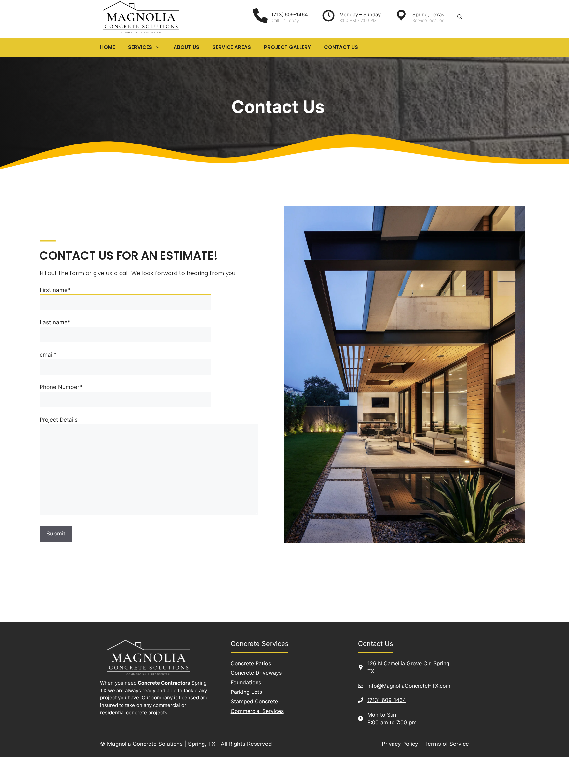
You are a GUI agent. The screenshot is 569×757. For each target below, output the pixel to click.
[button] (460, 17)
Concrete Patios (251, 663)
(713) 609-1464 (386, 700)
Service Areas (231, 47)
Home (107, 47)
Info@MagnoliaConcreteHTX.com (408, 685)
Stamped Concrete (254, 701)
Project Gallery (287, 47)
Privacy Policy (400, 744)
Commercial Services (257, 711)
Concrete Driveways (256, 672)
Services (140, 47)
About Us (186, 47)
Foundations (246, 682)
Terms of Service (446, 744)
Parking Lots (246, 692)
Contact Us (341, 47)
